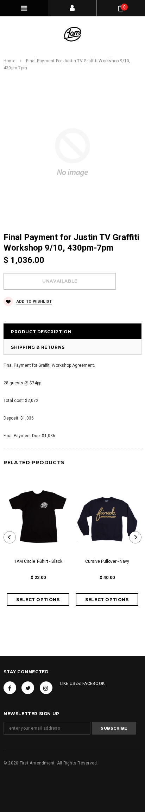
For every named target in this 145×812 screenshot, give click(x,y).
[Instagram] (46, 687)
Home (9, 60)
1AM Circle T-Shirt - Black (38, 561)
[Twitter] (27, 687)
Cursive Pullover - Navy (107, 561)
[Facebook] (10, 687)
